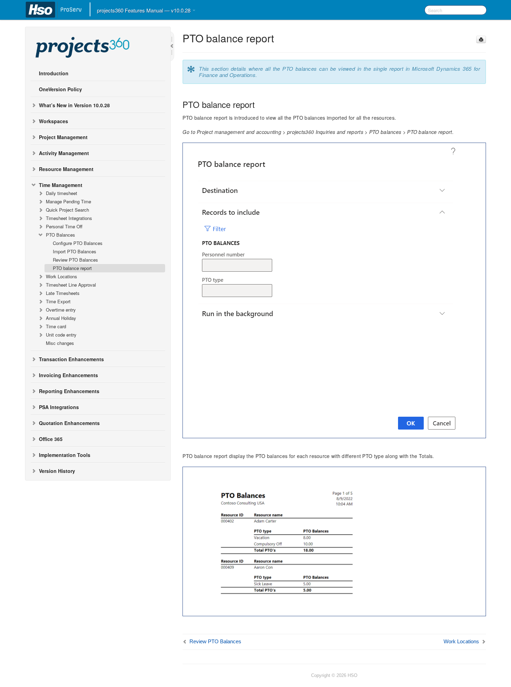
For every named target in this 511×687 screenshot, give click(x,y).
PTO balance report (72, 268)
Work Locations (61, 276)
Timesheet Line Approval (71, 284)
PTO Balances (60, 234)
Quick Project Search (67, 209)
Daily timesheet (61, 193)
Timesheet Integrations (69, 218)
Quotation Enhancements (69, 422)
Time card (56, 326)
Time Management (60, 184)
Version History (57, 470)
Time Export (58, 301)
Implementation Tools (64, 454)
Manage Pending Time (68, 201)
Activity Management (64, 153)
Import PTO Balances (74, 251)
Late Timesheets (63, 293)
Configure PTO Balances (78, 243)
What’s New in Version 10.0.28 (74, 105)
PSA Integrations (59, 407)
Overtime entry (61, 309)
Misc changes (60, 343)
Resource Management (66, 169)
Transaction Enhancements (71, 359)
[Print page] (481, 39)
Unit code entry (61, 334)
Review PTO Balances (75, 259)
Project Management (63, 137)
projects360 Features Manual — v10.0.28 (144, 10)
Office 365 (51, 438)
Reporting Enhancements (69, 391)
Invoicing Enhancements (68, 375)
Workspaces (53, 121)
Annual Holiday (61, 318)
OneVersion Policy (60, 89)
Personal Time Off (64, 226)
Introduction (53, 73)
